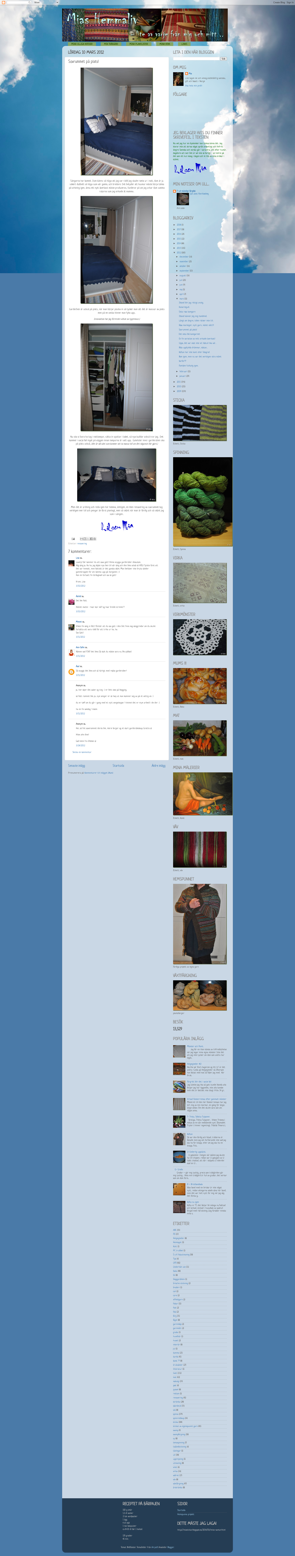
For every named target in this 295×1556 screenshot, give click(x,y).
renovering (82, 544)
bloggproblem (179, 1279)
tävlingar (177, 1451)
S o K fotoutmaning (181, 1255)
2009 (179, 391)
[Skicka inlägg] (73, 539)
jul (174, 1349)
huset (175, 1341)
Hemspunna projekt (185, 1514)
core (175, 1295)
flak (174, 1308)
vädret (176, 1475)
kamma (176, 1353)
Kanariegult (184, 307)
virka (175, 1471)
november (184, 262)
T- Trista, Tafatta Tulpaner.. (198, 1117)
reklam (176, 1394)
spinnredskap (178, 1418)
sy (174, 1439)
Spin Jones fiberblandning (199, 194)
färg (175, 1316)
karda (175, 1357)
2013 (179, 248)
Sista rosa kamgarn (187, 312)
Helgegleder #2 (194, 1064)
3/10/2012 (80, 586)
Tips (174, 1259)
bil (174, 1275)
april (182, 294)
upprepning (178, 1459)
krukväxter (178, 1365)
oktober (183, 266)
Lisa (77, 558)
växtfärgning (178, 1484)
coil (174, 1291)
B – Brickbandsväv (195, 1184)
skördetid (177, 1406)
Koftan (190, 1134)
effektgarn (178, 1300)
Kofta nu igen (193, 1202)
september (185, 271)
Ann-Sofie (80, 647)
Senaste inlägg (76, 766)
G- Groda (179, 1169)
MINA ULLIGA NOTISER (82, 44)
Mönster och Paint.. (195, 1046)
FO (174, 1234)
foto (174, 1312)
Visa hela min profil (193, 86)
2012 (179, 253)
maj (181, 290)
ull (174, 1455)
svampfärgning (179, 1434)
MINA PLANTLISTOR (139, 44)
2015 (179, 239)
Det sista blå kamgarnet (189, 334)
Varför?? (182, 361)
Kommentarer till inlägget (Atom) (99, 773)
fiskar (175, 1304)
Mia (190, 74)
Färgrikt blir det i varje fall (199, 1082)
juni (181, 285)
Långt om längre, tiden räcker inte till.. (196, 321)
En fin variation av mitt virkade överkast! (197, 339)
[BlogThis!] (85, 539)
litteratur (177, 1369)
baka (175, 1271)
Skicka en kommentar (82, 752)
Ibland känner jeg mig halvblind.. (193, 316)
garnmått (177, 1328)
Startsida (118, 766)
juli (181, 280)
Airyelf (155, 1547)
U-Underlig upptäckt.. (196, 1152)
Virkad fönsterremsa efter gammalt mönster (206, 1099)
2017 (179, 229)
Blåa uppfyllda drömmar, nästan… (193, 348)
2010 (179, 387)
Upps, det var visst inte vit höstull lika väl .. (197, 343)
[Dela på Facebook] (91, 539)
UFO (175, 1263)
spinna (175, 1414)
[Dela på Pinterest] (94, 539)
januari (183, 376)
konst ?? (176, 1361)
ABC (174, 1230)
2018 (179, 225)
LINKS (184, 44)
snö (174, 1410)
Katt (175, 1246)
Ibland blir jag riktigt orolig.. (191, 303)
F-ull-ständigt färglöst (186, 191)
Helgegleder (178, 1238)
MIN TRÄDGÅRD (111, 44)
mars (182, 299)
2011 (179, 382)
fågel (175, 1320)
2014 (179, 243)
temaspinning (178, 1443)
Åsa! (77, 666)
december (184, 257)
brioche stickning (180, 1283)
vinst (175, 1467)
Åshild (78, 596)
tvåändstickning (179, 1447)
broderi (176, 1287)
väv (174, 1479)
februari (184, 371)
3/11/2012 (80, 637)
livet (175, 1373)
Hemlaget (177, 1242)
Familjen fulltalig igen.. (188, 366)
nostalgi (176, 1381)
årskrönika (177, 1488)
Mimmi (79, 622)
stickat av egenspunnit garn (185, 1426)
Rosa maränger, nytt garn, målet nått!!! (196, 325)
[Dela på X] (88, 539)
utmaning (177, 1463)
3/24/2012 (80, 746)
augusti (183, 276)
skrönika (176, 1402)
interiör (176, 1345)
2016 (179, 234)
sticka (175, 1422)
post (174, 1385)
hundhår (177, 1336)
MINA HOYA (165, 44)
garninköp (177, 1324)
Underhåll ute (179, 1267)
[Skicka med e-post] (81, 539)
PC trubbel (178, 1251)
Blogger (170, 1547)
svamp (175, 1430)
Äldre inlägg (158, 766)
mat (175, 1377)
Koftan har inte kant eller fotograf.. (194, 352)
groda (175, 1332)
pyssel (175, 1390)
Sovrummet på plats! (188, 330)
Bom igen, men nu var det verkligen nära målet (200, 357)
